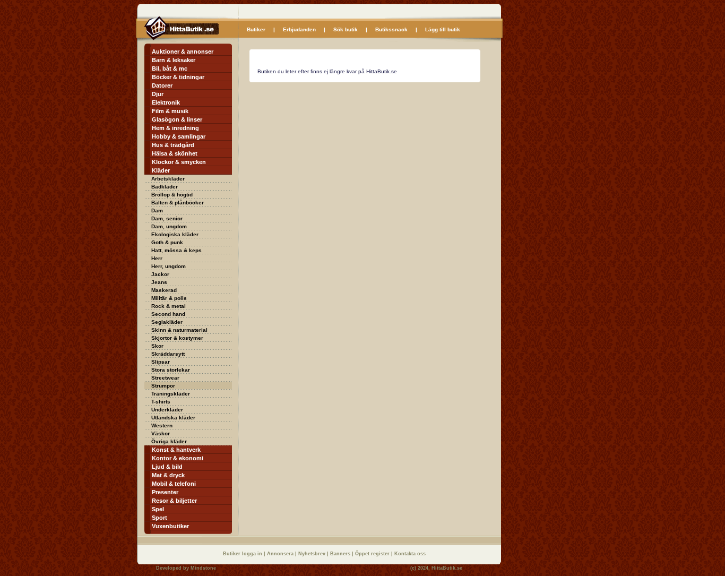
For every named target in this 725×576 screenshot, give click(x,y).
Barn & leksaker (173, 60)
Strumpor (163, 386)
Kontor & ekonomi (177, 458)
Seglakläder (167, 322)
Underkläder (167, 409)
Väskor (160, 433)
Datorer (162, 85)
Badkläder (164, 187)
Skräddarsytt (168, 354)
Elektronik (166, 102)
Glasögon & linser (177, 119)
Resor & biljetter (174, 500)
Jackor (160, 274)
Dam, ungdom (169, 226)
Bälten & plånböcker (177, 202)
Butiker (256, 29)
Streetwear (165, 378)
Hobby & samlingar (178, 136)
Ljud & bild (167, 466)
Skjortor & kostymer (177, 338)
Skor (157, 346)
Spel (158, 509)
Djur (157, 94)
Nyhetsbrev (312, 553)
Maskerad (164, 290)
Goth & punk (167, 242)
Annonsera (281, 553)
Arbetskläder (168, 179)
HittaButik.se (446, 568)
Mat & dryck (168, 475)
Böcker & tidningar (178, 77)
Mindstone (203, 568)
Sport (159, 517)
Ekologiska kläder (174, 234)
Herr (156, 258)
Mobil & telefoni (174, 483)
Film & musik (170, 111)
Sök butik (345, 29)
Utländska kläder (173, 417)
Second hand (168, 314)
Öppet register (373, 553)
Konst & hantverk (176, 449)
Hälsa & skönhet (174, 153)
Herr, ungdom (168, 266)
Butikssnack (391, 29)
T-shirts (160, 402)
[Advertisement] (338, 157)
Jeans (159, 282)
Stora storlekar (170, 370)
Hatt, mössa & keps (176, 250)
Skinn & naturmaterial (179, 330)
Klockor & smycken (179, 162)
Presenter (165, 492)
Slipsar (160, 362)
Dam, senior (167, 218)
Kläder (161, 170)
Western (161, 425)
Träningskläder (170, 394)
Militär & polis (169, 298)
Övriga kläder (169, 441)
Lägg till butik (442, 29)
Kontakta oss (410, 553)
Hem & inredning (175, 128)
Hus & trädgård (173, 145)
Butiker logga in (243, 553)
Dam (157, 210)
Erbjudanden (299, 29)
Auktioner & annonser (182, 51)
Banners (341, 553)
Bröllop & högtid (172, 194)
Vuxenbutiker (170, 526)
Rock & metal (168, 306)
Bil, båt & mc (169, 68)
